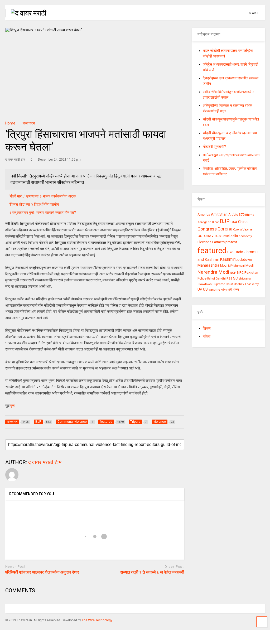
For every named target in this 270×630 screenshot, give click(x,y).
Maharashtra (208, 265)
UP (199, 289)
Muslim (251, 265)
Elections (204, 242)
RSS (229, 278)
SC (235, 278)
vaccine (214, 289)
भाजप (236, 289)
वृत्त (12, 405)
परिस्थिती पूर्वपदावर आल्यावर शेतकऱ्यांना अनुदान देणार (42, 572)
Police (201, 278)
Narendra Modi (213, 272)
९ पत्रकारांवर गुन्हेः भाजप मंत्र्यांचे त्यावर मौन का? (42, 212)
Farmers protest (224, 242)
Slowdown (204, 284)
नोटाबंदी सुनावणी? (214, 147)
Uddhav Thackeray (246, 284)
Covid (225, 236)
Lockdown (243, 259)
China (243, 222)
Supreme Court (223, 284)
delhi (234, 236)
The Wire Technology (97, 620)
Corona (225, 229)
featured (211, 250)
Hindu (231, 252)
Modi (223, 265)
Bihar (215, 222)
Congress (207, 229)
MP (230, 265)
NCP (233, 273)
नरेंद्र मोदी (226, 289)
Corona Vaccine (243, 229)
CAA (233, 222)
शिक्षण (207, 328)
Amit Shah (219, 214)
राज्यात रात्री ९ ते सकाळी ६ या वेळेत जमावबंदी (152, 572)
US (205, 289)
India (240, 252)
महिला (206, 336)
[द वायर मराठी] (25, 13)
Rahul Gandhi (216, 278)
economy (245, 236)
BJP (225, 221)
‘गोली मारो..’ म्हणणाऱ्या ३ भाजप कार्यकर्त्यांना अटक (42, 196)
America (203, 215)
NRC (240, 273)
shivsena (245, 278)
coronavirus (209, 235)
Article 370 (236, 215)
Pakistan (251, 272)
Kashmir (227, 259)
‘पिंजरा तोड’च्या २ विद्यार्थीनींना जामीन (34, 204)
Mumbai (239, 265)
